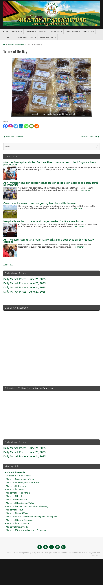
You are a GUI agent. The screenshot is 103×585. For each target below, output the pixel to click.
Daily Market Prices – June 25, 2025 (24, 283)
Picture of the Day (16, 45)
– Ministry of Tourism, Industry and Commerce (25, 530)
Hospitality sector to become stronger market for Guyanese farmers (44, 221)
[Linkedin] (21, 126)
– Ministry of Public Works (16, 527)
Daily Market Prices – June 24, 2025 (24, 287)
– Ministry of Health (14, 496)
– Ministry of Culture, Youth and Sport (22, 482)
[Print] (36, 126)
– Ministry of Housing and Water (19, 503)
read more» (71, 169)
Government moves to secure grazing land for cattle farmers (39, 203)
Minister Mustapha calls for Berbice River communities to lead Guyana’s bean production (49, 163)
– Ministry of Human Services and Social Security (26, 506)
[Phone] (51, 547)
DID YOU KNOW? (89, 137)
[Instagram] (10, 126)
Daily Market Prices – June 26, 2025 (24, 279)
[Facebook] (5, 126)
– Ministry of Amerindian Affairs (19, 479)
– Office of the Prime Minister (18, 476)
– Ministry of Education (15, 486)
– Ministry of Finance (14, 489)
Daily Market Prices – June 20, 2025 (24, 291)
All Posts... (8, 265)
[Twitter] (15, 126)
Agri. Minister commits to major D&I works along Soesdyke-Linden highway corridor (48, 241)
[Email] (31, 126)
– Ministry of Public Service (17, 523)
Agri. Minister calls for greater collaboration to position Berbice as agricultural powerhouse (50, 184)
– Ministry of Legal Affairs (16, 513)
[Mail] (57, 547)
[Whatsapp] (26, 126)
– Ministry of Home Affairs (17, 499)
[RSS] (63, 547)
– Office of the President (16, 472)
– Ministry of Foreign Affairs (17, 493)
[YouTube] (45, 547)
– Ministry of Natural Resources (19, 520)
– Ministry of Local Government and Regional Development (31, 516)
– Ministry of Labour (14, 510)
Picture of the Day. (14, 137)
